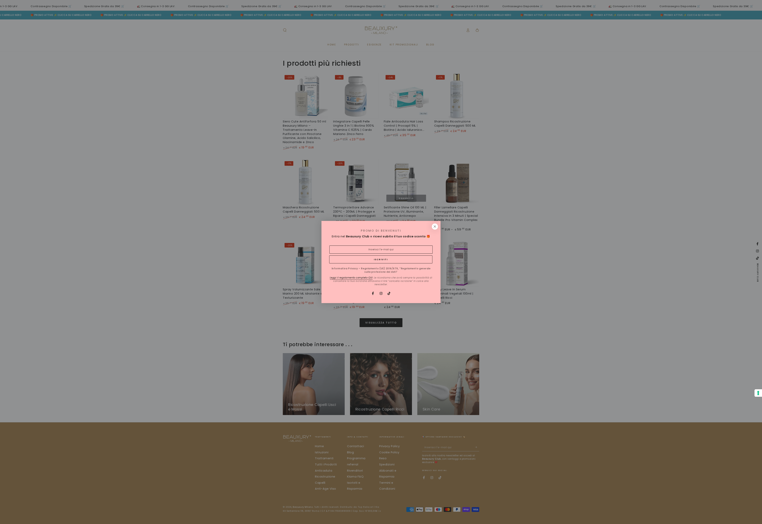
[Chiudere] (435, 227)
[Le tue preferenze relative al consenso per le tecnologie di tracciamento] (758, 393)
